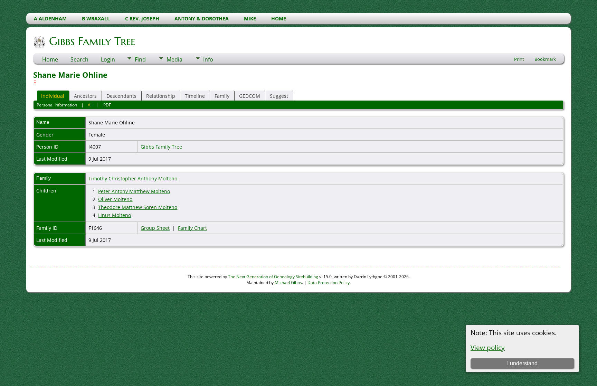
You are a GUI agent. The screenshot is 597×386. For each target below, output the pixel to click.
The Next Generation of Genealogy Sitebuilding (273, 277)
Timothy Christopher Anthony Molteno (132, 178)
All (90, 105)
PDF (107, 105)
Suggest (279, 96)
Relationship (160, 96)
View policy (488, 347)
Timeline (195, 96)
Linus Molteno (114, 215)
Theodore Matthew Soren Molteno (137, 207)
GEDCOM (249, 96)
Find (140, 59)
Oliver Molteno (115, 199)
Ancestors (85, 96)
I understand (522, 363)
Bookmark (545, 59)
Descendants (121, 96)
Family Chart (192, 228)
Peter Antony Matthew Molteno (134, 191)
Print (519, 59)
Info (208, 59)
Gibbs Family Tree (92, 41)
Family (222, 96)
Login (108, 59)
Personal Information (57, 105)
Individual (52, 96)
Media (174, 59)
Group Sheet (155, 228)
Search (79, 59)
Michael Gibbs (288, 282)
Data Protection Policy (328, 282)
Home (50, 59)
